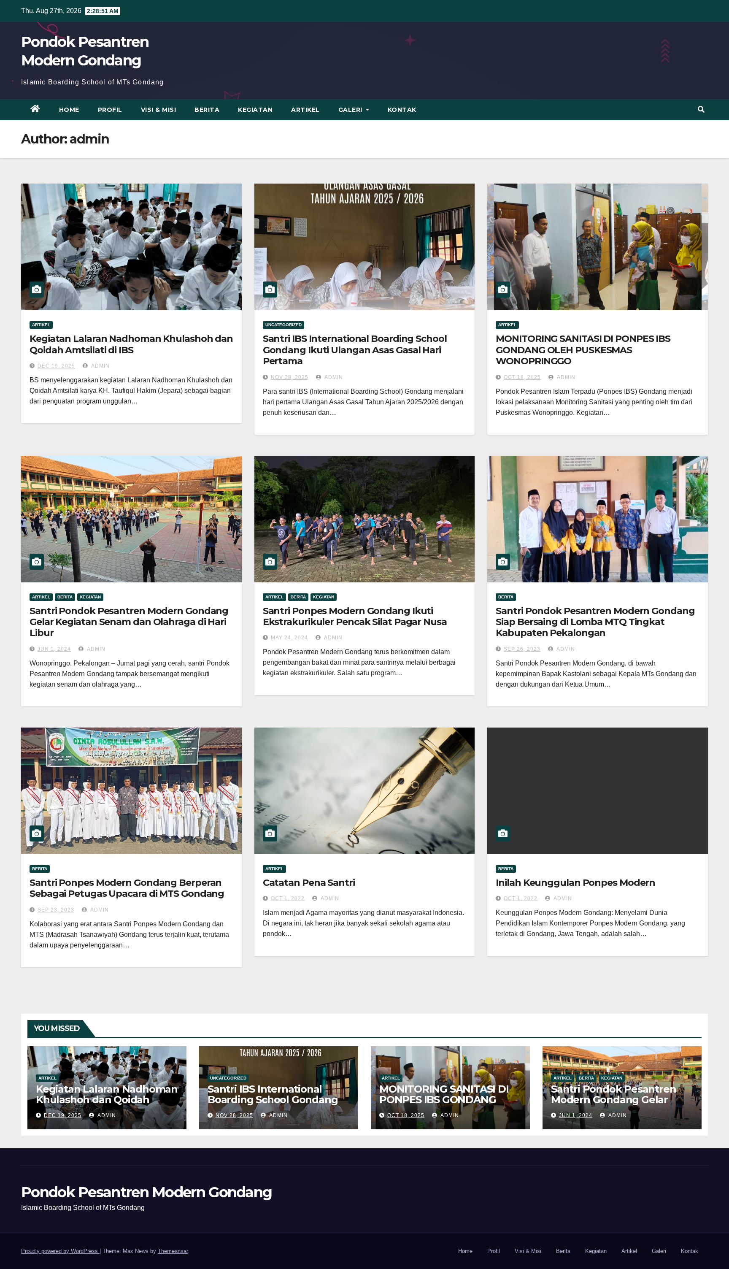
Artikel (305, 110)
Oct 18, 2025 (522, 377)
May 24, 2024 (289, 638)
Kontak (402, 110)
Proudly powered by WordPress (60, 1251)
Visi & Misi (158, 110)
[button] (701, 109)
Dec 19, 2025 (56, 366)
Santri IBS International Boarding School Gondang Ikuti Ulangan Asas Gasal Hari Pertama (355, 350)
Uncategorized (283, 324)
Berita (206, 110)
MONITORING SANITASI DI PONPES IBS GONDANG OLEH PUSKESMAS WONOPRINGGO (583, 350)
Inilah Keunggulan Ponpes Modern (575, 882)
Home (69, 110)
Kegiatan (255, 110)
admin (100, 366)
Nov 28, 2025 (289, 377)
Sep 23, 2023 (56, 910)
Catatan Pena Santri (309, 882)
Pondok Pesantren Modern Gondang (146, 1192)
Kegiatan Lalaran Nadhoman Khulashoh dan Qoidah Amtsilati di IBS (131, 344)
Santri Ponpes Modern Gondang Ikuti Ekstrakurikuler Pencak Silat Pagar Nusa (355, 616)
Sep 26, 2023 (522, 649)
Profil (110, 110)
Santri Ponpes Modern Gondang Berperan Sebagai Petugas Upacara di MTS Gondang (127, 888)
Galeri (351, 110)
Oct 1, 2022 (288, 898)
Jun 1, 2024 (54, 649)
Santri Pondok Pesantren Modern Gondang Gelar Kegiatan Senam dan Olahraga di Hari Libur (129, 622)
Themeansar (173, 1251)
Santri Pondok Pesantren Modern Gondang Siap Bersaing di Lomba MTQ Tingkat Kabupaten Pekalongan (595, 622)
